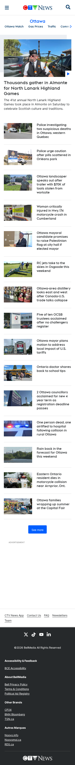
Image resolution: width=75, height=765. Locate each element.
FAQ (46, 615)
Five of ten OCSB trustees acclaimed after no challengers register (52, 320)
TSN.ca (9, 719)
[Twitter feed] (26, 634)
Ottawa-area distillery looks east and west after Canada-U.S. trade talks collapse (53, 294)
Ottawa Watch (14, 26)
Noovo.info (11, 735)
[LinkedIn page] (49, 634)
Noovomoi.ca (13, 739)
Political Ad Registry (17, 693)
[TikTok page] (33, 634)
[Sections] (7, 7)
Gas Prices (35, 26)
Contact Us (34, 615)
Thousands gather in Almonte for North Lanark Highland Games (35, 88)
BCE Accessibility (15, 668)
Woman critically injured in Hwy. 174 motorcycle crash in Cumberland (52, 212)
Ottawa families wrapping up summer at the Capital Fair (53, 504)
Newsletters (59, 615)
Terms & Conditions (17, 689)
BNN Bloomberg (15, 714)
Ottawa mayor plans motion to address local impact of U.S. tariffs (52, 346)
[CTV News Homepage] (37, 7)
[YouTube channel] (41, 634)
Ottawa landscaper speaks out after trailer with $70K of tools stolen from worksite (52, 184)
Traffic (52, 26)
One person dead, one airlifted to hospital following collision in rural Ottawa (54, 428)
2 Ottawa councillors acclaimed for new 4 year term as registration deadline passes (53, 400)
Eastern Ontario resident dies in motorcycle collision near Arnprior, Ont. (52, 480)
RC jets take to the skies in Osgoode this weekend (53, 267)
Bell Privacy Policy (16, 684)
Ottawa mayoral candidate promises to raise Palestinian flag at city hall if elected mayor (52, 241)
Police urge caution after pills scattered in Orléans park (54, 155)
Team (8, 620)
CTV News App (14, 615)
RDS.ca (9, 744)
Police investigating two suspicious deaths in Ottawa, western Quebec (54, 131)
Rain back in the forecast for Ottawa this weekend (52, 453)
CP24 (8, 709)
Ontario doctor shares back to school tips (54, 369)
